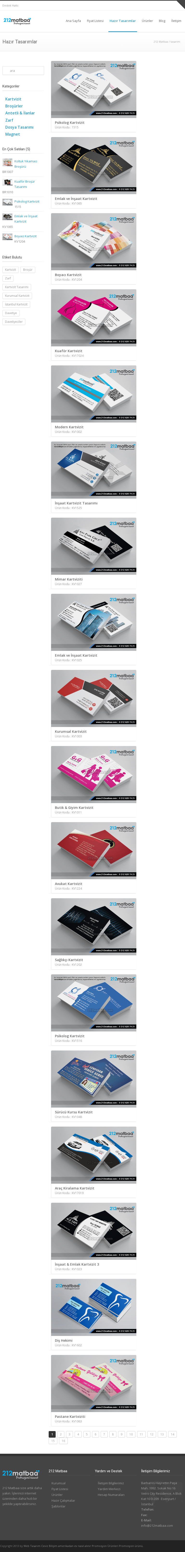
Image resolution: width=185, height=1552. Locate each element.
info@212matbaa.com (157, 1525)
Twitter (168, 5)
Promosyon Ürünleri (105, 1546)
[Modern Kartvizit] (95, 394)
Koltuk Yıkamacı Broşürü (25, 164)
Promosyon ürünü (131, 1546)
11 (141, 1434)
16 (63, 1441)
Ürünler (147, 21)
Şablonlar (59, 1506)
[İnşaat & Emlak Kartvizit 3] (95, 1231)
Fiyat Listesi (95, 21)
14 (172, 1434)
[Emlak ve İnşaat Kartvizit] (95, 165)
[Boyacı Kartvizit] (95, 241)
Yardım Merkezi (109, 1489)
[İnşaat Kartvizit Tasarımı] (95, 470)
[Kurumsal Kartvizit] (95, 698)
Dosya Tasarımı (19, 127)
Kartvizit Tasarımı (16, 287)
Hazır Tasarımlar (123, 21)
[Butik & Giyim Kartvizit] (95, 774)
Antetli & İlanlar (20, 113)
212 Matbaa (161, 41)
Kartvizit (13, 99)
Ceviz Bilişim (49, 1546)
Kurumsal (59, 1483)
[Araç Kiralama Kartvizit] (95, 1155)
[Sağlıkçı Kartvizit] (95, 926)
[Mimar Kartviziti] (95, 546)
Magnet (12, 134)
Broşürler (14, 106)
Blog (162, 21)
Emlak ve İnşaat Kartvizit (25, 219)
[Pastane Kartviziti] (95, 1383)
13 (162, 1434)
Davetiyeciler (14, 322)
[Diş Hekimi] (95, 1307)
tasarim (175, 41)
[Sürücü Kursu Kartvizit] (95, 1079)
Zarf (9, 120)
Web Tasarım (32, 1546)
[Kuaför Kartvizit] (95, 317)
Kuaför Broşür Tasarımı (24, 184)
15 (53, 1441)
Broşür (28, 270)
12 (151, 1434)
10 (131, 1434)
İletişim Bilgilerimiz (111, 1483)
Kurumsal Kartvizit (17, 296)
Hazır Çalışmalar (63, 1500)
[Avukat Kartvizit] (95, 850)
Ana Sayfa (73, 21)
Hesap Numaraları (111, 1495)
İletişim (176, 21)
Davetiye (11, 313)
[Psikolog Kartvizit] (95, 89)
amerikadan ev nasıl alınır (74, 1546)
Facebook (158, 5)
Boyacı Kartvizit (25, 236)
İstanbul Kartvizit (16, 304)
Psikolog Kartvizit (26, 201)
